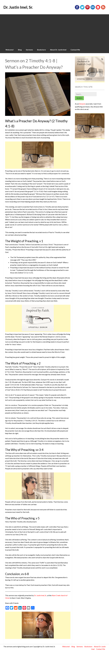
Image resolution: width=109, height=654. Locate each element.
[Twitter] (82, 9)
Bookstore (41, 50)
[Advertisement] (54, 30)
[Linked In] (92, 9)
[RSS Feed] (103, 9)
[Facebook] (77, 9)
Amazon (82, 104)
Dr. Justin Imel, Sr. (18, 7)
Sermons (29, 50)
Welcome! (10, 50)
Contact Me (75, 50)
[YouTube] (97, 9)
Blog (20, 50)
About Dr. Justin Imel (58, 50)
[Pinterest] (87, 9)
